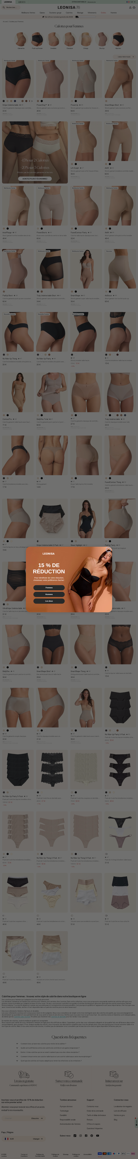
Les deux (49, 601)
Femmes (49, 588)
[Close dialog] (108, 550)
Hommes (49, 594)
